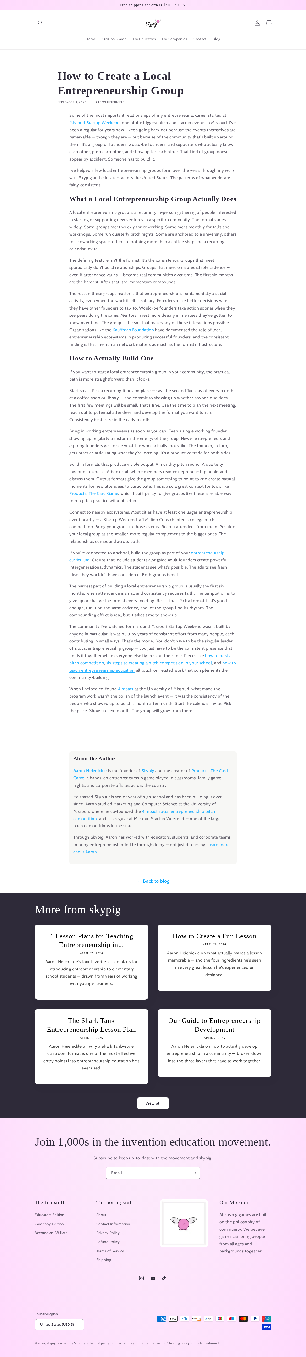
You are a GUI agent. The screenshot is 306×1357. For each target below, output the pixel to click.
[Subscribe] (194, 1173)
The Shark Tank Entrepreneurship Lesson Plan (91, 1025)
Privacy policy (124, 1343)
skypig (51, 1343)
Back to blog (156, 881)
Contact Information (113, 1224)
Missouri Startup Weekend (94, 122)
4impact (126, 688)
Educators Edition (49, 1215)
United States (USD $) (57, 1324)
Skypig (148, 770)
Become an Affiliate (51, 1232)
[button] (40, 22)
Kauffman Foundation (133, 329)
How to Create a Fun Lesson (215, 936)
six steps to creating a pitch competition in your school (159, 662)
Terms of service (150, 1343)
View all (153, 1103)
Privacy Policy (108, 1232)
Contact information (209, 1343)
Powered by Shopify (71, 1343)
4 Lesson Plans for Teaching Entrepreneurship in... (91, 940)
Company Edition (49, 1224)
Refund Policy (108, 1242)
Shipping (103, 1259)
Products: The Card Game (93, 493)
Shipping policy (178, 1343)
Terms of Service (110, 1251)
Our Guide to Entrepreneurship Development (214, 1025)
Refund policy (100, 1343)
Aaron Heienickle (90, 770)
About (101, 1215)
